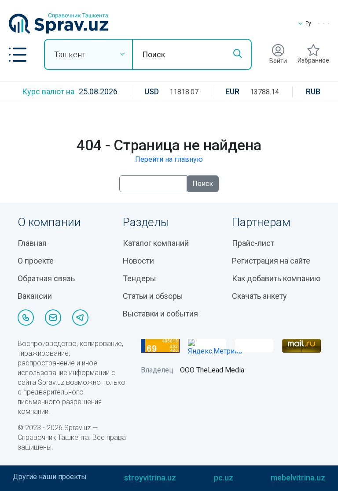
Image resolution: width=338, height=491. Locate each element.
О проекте (36, 260)
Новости (138, 260)
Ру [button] (308, 23)
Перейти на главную (169, 159)
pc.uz (223, 477)
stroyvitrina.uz (150, 477)
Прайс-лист (253, 243)
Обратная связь (46, 278)
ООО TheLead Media (212, 370)
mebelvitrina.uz (298, 477)
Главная (32, 243)
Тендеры (139, 278)
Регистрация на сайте (271, 260)
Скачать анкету (259, 296)
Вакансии (35, 296)
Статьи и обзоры (153, 296)
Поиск (202, 183)
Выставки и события (160, 313)
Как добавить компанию (276, 278)
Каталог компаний (156, 243)
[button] (17, 55)
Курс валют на (48, 91)
